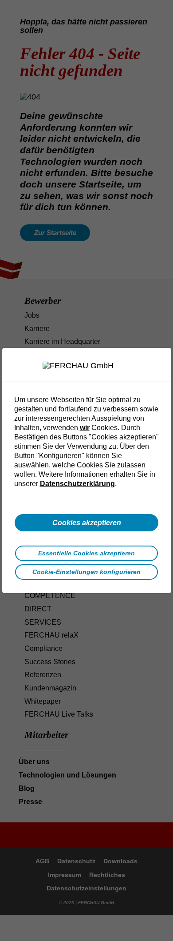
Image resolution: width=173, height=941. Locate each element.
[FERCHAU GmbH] (86, 366)
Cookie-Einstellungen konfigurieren (86, 571)
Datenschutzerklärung (77, 483)
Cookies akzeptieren (86, 522)
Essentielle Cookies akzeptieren (86, 553)
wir (85, 427)
